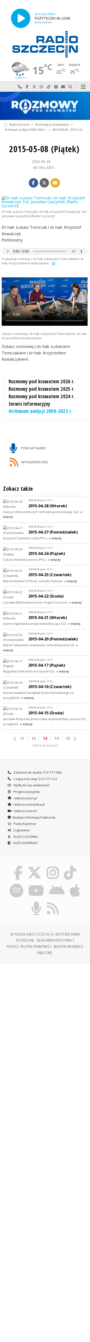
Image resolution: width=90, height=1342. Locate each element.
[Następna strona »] (74, 738)
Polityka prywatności (36, 946)
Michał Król (44, 167)
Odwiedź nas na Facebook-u (27, 87)
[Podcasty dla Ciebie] (36, 902)
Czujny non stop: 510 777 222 (35, 779)
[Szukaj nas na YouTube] (36, 884)
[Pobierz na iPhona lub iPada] (75, 884)
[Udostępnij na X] (44, 183)
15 (68, 738)
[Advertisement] (45, 1015)
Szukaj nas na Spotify (56, 87)
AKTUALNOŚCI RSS (34, 462)
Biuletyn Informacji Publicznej (34, 817)
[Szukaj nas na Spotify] (16, 884)
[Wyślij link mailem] (55, 183)
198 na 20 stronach (45, 745)
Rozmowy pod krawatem (52, 125)
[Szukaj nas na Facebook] (18, 867)
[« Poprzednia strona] (15, 738)
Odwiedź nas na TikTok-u (48, 87)
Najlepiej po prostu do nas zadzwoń (20, 87)
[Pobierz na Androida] (57, 884)
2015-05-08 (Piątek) (44, 149)
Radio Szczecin (19, 125)
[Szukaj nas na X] (34, 867)
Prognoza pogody (26, 791)
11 (22, 738)
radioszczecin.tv (25, 811)
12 (33, 738)
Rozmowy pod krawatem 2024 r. (42, 396)
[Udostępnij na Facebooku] (33, 183)
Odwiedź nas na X (34, 87)
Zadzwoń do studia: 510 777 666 (37, 772)
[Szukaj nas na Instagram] (53, 867)
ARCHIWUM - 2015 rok (67, 130)
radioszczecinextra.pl (29, 804)
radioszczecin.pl (25, 798)
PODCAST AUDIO (33, 448)
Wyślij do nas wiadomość (63, 87)
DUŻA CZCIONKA (25, 836)
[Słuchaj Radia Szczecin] (20, 18)
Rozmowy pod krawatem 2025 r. (42, 388)
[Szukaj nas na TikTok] (70, 867)
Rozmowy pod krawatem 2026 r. (42, 381)
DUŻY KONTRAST (25, 843)
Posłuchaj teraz (24, 823)
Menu (83, 87)
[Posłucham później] (53, 263)
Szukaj (70, 87)
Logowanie (21, 830)
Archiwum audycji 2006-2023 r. (25, 130)
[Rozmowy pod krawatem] (45, 106)
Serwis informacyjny (29, 403)
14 (56, 738)
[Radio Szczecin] (45, 44)
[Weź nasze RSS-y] (53, 902)
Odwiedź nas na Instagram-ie (41, 87)
